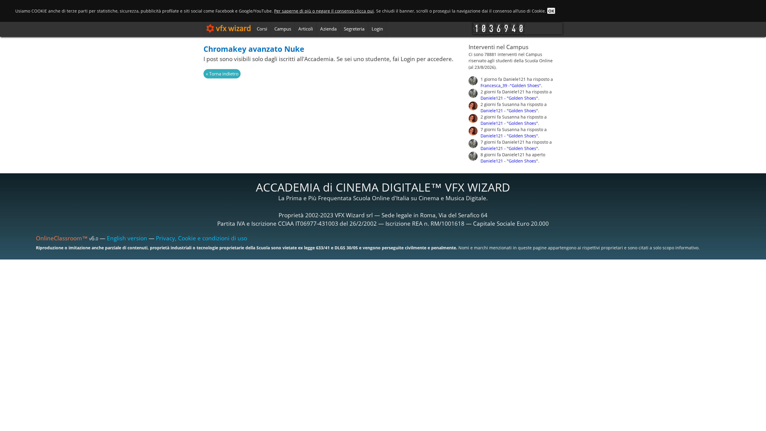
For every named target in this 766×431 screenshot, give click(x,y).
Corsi (262, 29)
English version (127, 238)
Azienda (328, 29)
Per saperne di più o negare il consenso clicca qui (324, 11)
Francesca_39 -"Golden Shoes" (511, 85)
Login (377, 29)
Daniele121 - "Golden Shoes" (509, 98)
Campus (282, 29)
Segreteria (354, 29)
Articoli (305, 29)
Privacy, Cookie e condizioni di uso (201, 238)
